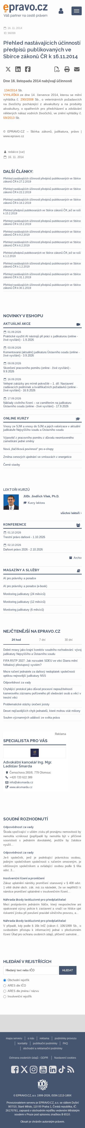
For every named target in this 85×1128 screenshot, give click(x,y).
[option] (42, 502)
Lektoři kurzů (16, 490)
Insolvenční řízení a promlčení (23, 878)
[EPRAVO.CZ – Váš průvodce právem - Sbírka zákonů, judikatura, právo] (25, 10)
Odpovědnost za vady (17, 682)
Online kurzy (16, 418)
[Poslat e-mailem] (77, 69)
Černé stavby (11, 464)
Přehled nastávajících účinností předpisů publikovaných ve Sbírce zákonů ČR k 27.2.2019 (42, 180)
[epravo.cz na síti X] (24, 1069)
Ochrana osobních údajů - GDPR (28, 1057)
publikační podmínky (45, 1043)
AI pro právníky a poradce (19, 578)
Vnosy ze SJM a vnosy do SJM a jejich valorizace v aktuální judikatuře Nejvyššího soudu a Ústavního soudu (41, 428)
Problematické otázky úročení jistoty (26, 704)
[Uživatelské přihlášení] (61, 11)
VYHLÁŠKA (11, 95)
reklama (44, 1038)
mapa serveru (14, 1038)
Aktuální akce (17, 324)
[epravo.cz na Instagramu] (33, 1069)
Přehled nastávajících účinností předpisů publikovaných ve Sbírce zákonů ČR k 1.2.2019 (42, 265)
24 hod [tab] (16, 639)
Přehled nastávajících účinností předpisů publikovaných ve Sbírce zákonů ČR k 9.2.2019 (42, 233)
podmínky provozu (65, 1038)
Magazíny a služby (21, 570)
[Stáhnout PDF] (57, 69)
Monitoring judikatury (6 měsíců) (23, 609)
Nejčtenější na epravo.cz (31, 631)
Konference (14, 525)
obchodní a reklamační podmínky (42, 1048)
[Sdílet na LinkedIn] (18, 69)
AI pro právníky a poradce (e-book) (25, 586)
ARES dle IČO (17, 985)
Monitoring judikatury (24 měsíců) (24, 594)
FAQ (65, 1043)
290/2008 (27, 99)
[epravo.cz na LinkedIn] (52, 1069)
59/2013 (9, 117)
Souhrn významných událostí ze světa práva (31, 717)
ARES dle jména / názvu (23, 991)
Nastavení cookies (65, 1057)
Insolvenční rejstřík (20, 996)
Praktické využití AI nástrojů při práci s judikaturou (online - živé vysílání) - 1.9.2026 (40, 336)
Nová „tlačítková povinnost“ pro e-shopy (28, 449)
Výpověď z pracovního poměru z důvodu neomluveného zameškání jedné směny (38, 439)
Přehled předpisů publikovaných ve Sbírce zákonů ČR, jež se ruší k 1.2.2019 (42, 254)
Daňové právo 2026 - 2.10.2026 (23, 547)
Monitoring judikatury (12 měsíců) (24, 601)
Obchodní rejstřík (18, 980)
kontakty (22, 1043)
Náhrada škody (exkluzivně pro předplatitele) (34, 899)
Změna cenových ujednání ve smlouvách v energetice (37, 456)
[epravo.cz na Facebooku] (15, 1069)
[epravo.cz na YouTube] (43, 1069)
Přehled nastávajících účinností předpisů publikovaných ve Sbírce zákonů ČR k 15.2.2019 (42, 223)
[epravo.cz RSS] (70, 1069)
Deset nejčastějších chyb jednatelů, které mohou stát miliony (41, 710)
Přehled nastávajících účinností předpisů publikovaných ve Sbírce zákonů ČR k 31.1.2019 (42, 276)
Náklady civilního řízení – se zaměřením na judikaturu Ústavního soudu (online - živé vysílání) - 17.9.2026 (37, 402)
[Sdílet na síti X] (8, 69)
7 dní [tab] (42, 639)
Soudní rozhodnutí (25, 818)
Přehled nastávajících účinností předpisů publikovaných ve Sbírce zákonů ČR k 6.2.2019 (42, 244)
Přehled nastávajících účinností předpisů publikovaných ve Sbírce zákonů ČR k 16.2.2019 (42, 201)
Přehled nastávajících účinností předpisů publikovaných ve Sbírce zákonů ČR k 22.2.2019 (42, 190)
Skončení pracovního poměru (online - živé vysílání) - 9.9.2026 (37, 367)
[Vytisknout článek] (67, 69)
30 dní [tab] (69, 639)
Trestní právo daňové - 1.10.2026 (24, 535)
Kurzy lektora (36, 502)
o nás (31, 1038)
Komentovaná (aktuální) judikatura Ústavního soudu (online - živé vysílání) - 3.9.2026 (41, 351)
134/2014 (10, 90)
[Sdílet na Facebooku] (28, 69)
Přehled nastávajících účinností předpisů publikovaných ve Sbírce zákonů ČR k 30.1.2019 (42, 286)
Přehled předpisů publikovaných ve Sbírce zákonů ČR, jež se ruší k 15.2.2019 (42, 212)
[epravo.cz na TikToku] (62, 1069)
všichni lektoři (71, 513)
